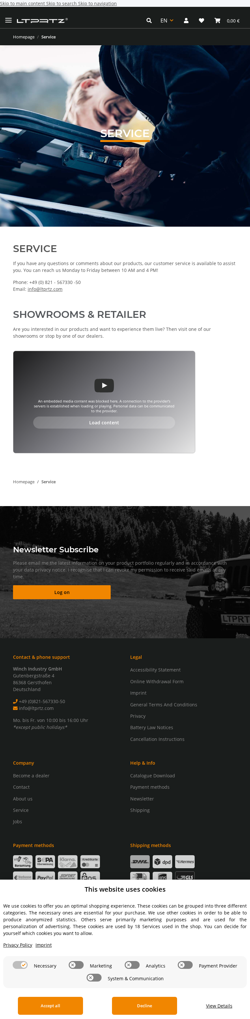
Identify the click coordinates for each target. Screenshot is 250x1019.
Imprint (138, 693)
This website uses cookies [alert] (125, 889)
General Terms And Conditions (163, 704)
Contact (21, 787)
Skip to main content (23, 3)
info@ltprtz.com (45, 289)
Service (21, 810)
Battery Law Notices (151, 727)
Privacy (138, 716)
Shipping (140, 810)
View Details (219, 1006)
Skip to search (62, 3)
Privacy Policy (17, 945)
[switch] (20, 965)
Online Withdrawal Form (157, 681)
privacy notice (50, 570)
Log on (62, 592)
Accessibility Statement (155, 670)
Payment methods (150, 787)
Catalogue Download (152, 775)
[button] (150, 20)
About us (23, 799)
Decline (144, 1006)
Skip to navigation (97, 3)
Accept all (50, 1006)
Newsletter (142, 799)
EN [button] (163, 20)
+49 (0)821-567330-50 (41, 701)
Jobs (17, 821)
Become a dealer (31, 775)
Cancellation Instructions (157, 739)
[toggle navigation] (8, 17)
